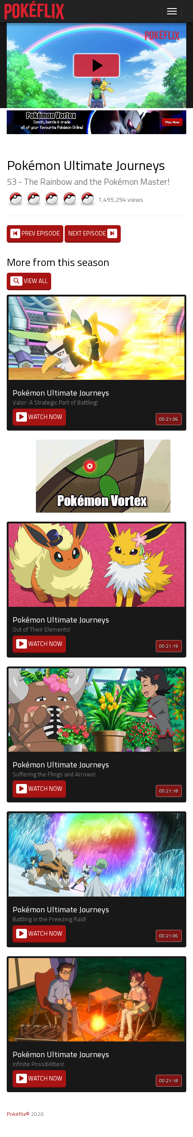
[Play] (96, 569)
